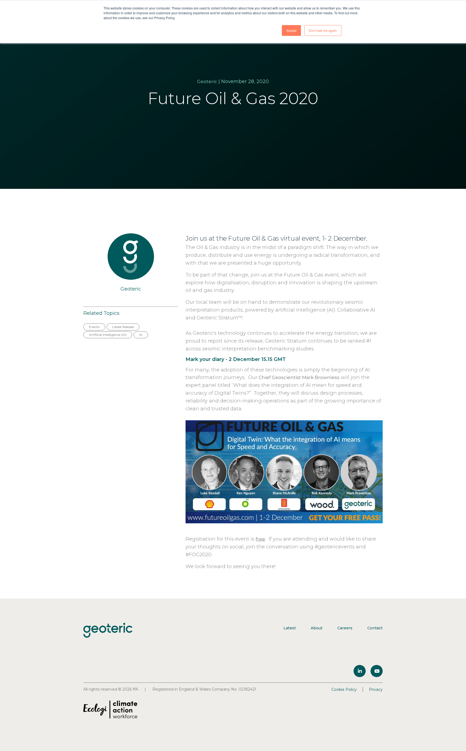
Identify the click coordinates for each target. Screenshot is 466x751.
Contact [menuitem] (375, 628)
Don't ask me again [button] (323, 30)
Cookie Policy (344, 689)
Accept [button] (291, 30)
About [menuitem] (317, 628)
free (260, 539)
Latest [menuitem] (289, 628)
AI (140, 335)
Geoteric (207, 81)
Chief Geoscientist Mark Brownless (299, 377)
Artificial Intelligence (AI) (107, 335)
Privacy (376, 689)
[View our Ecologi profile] (110, 709)
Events (94, 327)
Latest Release (123, 327)
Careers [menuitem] (344, 628)
